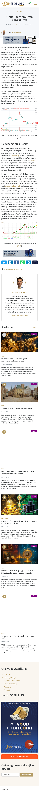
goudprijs (17, 269)
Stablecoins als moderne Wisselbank (17, 408)
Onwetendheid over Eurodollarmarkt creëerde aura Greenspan (17, 473)
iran (21, 269)
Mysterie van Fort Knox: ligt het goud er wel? (18, 637)
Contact (7, 690)
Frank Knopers (16, 32)
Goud (19, 12)
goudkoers (32, 160)
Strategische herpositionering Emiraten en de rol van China (19, 522)
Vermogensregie (10, 678)
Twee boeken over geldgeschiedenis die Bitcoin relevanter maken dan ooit (18, 572)
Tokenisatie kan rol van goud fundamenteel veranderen (14, 360)
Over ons (7, 674)
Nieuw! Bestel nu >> (19, 757)
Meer (34, 327)
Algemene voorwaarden (12, 681)
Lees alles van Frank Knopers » (19, 316)
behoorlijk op (15, 156)
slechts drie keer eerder (13, 186)
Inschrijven (26, 775)
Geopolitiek (4, 518)
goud (5, 269)
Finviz (19, 246)
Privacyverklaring (10, 684)
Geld (2, 405)
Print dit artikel (28, 24)
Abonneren (8, 687)
